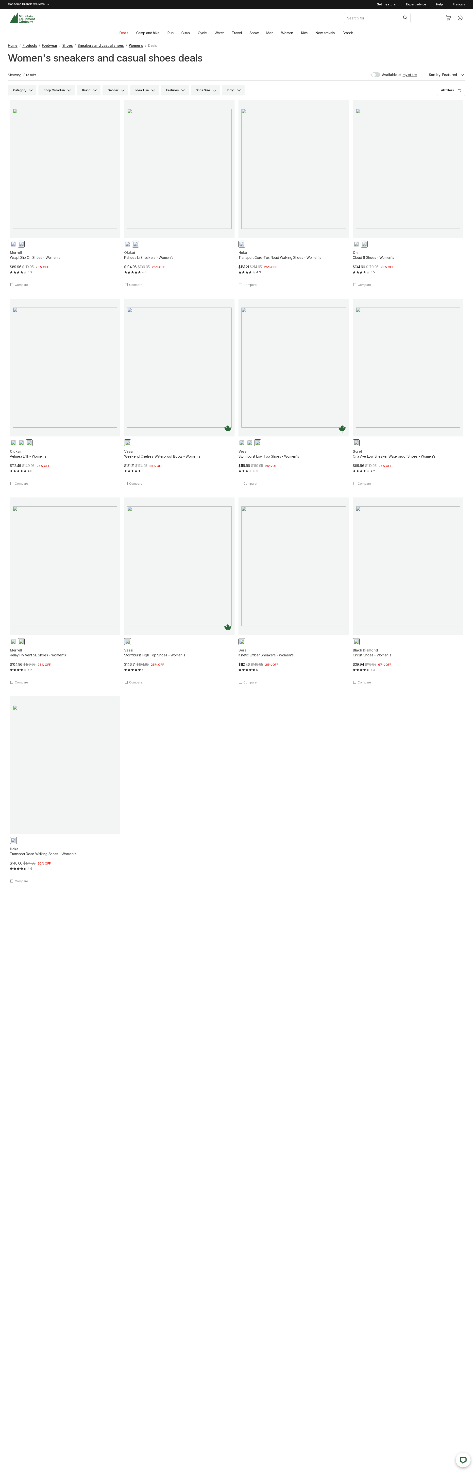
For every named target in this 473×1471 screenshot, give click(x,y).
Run (170, 33)
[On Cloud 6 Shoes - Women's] (408, 193)
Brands (348, 33)
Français (459, 4)
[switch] (386, 74)
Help (439, 4)
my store (410, 75)
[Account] (460, 18)
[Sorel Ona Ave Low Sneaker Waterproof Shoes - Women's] (408, 392)
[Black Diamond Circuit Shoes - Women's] (408, 590)
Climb (185, 33)
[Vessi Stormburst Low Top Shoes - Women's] (293, 392)
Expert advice (416, 4)
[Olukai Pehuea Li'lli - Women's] (65, 392)
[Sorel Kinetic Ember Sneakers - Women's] (293, 590)
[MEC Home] (22, 18)
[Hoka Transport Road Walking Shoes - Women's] (65, 789)
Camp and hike (148, 33)
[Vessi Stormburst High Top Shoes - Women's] (179, 590)
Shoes (67, 45)
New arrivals (325, 33)
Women (287, 33)
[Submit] (404, 18)
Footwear (49, 45)
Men (269, 33)
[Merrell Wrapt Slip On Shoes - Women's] (65, 193)
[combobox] (391, 18)
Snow (254, 33)
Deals (123, 33)
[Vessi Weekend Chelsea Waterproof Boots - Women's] (179, 392)
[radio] (13, 244)
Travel (237, 33)
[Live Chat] (463, 1460)
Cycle (202, 33)
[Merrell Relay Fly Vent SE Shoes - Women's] (65, 590)
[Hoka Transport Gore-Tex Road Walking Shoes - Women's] (293, 193)
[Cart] (448, 18)
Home (12, 45)
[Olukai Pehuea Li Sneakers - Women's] (179, 193)
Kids (304, 33)
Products (29, 45)
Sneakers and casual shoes (101, 45)
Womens (136, 45)
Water (219, 33)
